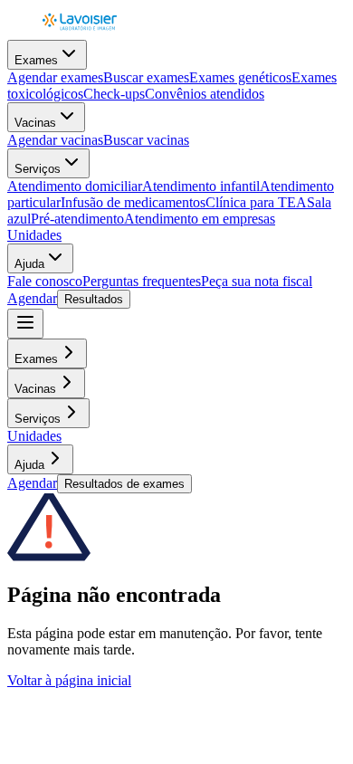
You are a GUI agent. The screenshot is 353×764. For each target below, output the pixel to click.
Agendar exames (55, 77)
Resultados (93, 299)
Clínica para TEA (256, 202)
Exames (36, 60)
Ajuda (29, 264)
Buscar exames (146, 77)
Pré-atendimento (77, 218)
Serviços (37, 169)
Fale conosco (44, 281)
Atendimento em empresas (199, 218)
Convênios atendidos (204, 93)
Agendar (32, 298)
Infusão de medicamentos (133, 202)
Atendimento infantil (201, 186)
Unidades (34, 235)
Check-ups (114, 93)
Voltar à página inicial (69, 680)
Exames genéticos (240, 77)
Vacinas (35, 122)
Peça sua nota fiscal (256, 281)
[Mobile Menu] (25, 324)
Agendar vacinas (55, 140)
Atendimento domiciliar (74, 186)
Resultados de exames (124, 484)
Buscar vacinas (146, 140)
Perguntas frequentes (141, 281)
